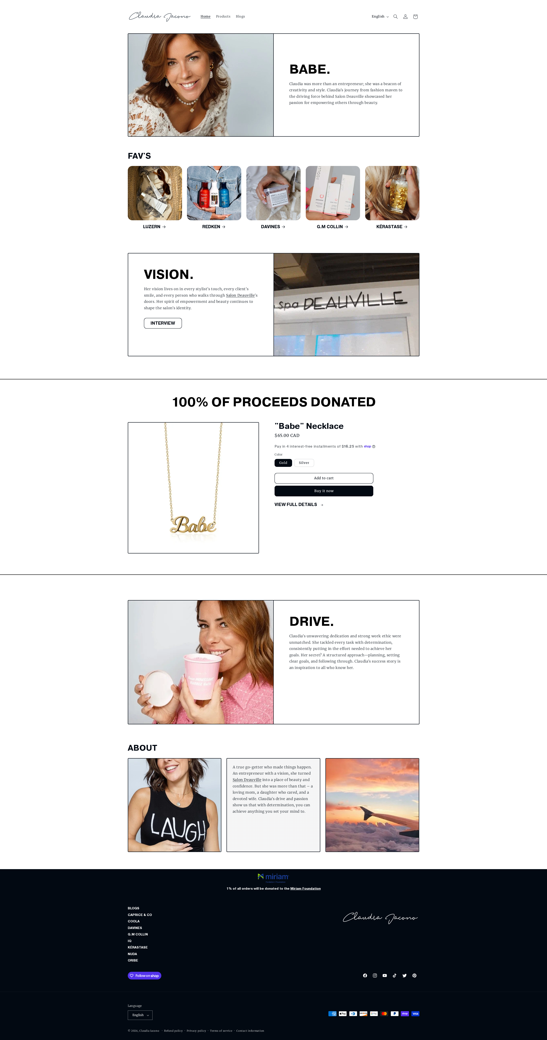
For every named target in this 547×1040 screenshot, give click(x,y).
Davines (270, 226)
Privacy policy (196, 1030)
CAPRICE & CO (140, 915)
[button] (395, 17)
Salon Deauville (240, 295)
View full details (296, 504)
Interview (163, 323)
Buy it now (324, 491)
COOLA (134, 921)
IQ (129, 941)
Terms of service (221, 1030)
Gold (283, 463)
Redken (211, 226)
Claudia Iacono (149, 1030)
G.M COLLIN (138, 934)
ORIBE (133, 960)
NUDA (132, 954)
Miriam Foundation (305, 889)
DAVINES (135, 928)
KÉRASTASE (138, 947)
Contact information (250, 1030)
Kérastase (389, 226)
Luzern (151, 226)
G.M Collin (330, 226)
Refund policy (173, 1030)
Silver (304, 463)
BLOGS (133, 908)
